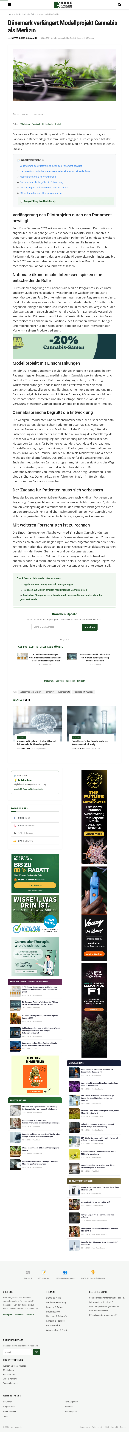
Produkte (68, 1406)
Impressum (85, 1427)
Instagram (48, 681)
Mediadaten (8, 1370)
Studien (21, 737)
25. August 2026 (46, 664)
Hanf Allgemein (71, 1402)
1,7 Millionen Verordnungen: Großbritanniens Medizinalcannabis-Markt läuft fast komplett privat (45, 657)
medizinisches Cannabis (29, 321)
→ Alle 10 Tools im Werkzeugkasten (29, 789)
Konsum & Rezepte (55, 1321)
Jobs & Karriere (10, 1379)
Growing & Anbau (54, 1307)
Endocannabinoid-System (30, 692)
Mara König (25, 748)
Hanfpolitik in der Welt (25, 14)
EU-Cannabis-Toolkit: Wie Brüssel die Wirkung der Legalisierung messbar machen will (95, 657)
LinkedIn (49, 124)
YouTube (60, 681)
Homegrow (49, 692)
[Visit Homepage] (63, 5)
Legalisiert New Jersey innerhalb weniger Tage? (48, 584)
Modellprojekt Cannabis (83, 692)
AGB (107, 1427)
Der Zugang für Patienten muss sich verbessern (44, 187)
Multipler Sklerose (68, 394)
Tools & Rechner (10, 1383)
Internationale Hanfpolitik (48, 14)
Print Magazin (70, 1411)
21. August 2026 (94, 748)
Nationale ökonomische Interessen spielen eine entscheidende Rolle (55, 171)
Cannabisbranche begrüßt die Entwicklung (41, 182)
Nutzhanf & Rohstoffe (56, 1316)
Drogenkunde (9, 1406)
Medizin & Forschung (56, 1302)
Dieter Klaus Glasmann (24, 38)
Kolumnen (7, 1402)
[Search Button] (119, 4)
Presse (123, 1427)
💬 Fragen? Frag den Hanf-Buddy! (38, 201)
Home (10, 14)
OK (36, 1352)
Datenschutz (97, 1427)
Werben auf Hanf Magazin (14, 1366)
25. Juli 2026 (96, 664)
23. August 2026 (39, 748)
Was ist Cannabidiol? (98, 1310)
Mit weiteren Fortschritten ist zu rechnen (41, 193)
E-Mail (58, 124)
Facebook (36, 124)
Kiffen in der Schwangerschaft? (103, 1315)
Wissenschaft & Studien (57, 1330)
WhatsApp (25, 124)
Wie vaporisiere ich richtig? (101, 1302)
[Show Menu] (9, 4)
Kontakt (114, 1427)
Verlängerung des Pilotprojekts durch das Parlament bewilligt (51, 165)
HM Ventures (9, 1374)
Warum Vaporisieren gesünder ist (104, 1306)
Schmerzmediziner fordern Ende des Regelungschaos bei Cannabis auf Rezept (107, 1298)
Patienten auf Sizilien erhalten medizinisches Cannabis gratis (55, 589)
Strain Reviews (53, 1311)
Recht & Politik (53, 1325)
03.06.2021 (45, 38)
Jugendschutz (64, 692)
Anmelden (89, 627)
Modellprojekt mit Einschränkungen (38, 176)
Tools (5, 1416)
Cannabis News (53, 1298)
